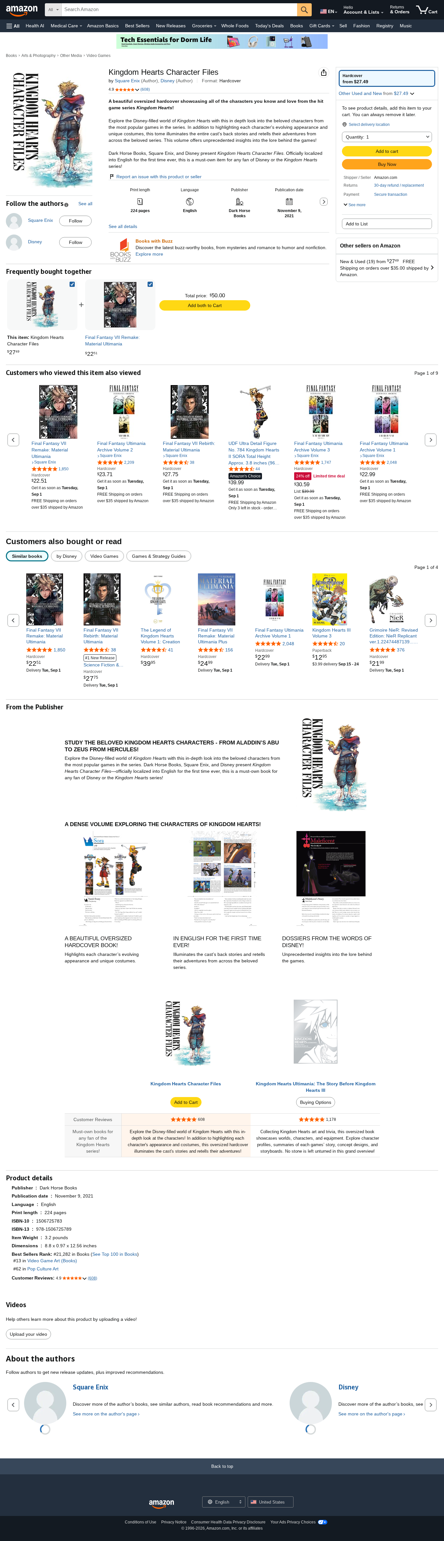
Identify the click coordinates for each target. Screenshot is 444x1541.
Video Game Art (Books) (52, 1260)
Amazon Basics (103, 25)
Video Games (98, 55)
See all (85, 203)
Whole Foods (235, 25)
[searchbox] (179, 10)
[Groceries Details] (215, 26)
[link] (120, 305)
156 (229, 649)
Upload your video (28, 1334)
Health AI (35, 25)
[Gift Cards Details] (333, 26)
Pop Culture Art (43, 1268)
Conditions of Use (140, 1522)
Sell (343, 25)
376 (401, 649)
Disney (168, 80)
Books (296, 25)
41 (170, 649)
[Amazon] (22, 10)
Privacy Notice (174, 1522)
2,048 (288, 643)
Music (406, 25)
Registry (384, 25)
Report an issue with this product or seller (159, 176)
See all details (123, 226)
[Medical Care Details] (81, 26)
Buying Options (315, 1102)
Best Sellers (137, 25)
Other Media (71, 55)
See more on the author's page (105, 1413)
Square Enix (127, 80)
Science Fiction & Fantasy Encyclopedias (107, 662)
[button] (13, 26)
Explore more (149, 254)
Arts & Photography (38, 55)
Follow (75, 220)
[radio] (387, 78)
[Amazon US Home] (161, 1504)
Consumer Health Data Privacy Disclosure (228, 1522)
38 (113, 649)
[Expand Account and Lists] (382, 12)
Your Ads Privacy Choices (293, 1522)
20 (342, 643)
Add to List (357, 223)
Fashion (361, 25)
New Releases (171, 25)
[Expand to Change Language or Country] (336, 12)
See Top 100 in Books (114, 1254)
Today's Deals (269, 25)
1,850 (59, 649)
